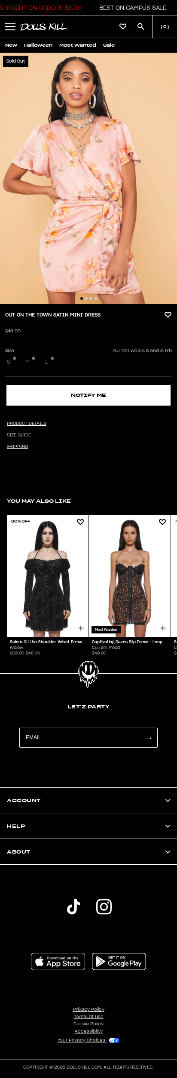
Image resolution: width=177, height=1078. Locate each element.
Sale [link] (109, 45)
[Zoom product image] (88, 178)
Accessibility (89, 1031)
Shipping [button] (17, 447)
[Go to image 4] (96, 298)
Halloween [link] (38, 45)
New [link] (11, 45)
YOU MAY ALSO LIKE (39, 501)
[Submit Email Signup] (148, 738)
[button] (130, 7)
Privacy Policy (88, 1009)
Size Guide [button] (19, 435)
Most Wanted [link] (77, 45)
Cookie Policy (88, 1024)
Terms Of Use (89, 1017)
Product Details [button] (26, 423)
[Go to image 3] (91, 298)
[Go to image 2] (86, 298)
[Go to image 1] (81, 298)
